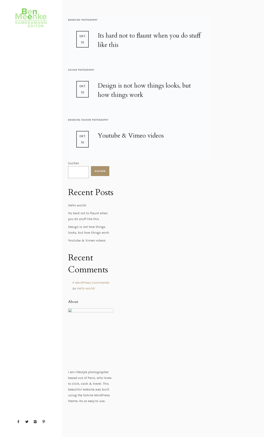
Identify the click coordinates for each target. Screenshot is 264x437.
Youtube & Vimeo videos (131, 135)
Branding (74, 20)
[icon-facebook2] (19, 422)
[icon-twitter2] (28, 422)
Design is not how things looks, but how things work (144, 90)
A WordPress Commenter (91, 283)
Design (73, 70)
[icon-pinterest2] (43, 422)
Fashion (86, 120)
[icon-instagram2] (36, 422)
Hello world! (77, 205)
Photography (89, 20)
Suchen (73, 163)
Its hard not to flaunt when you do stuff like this (149, 40)
